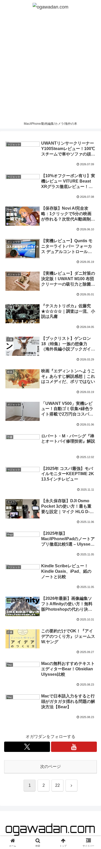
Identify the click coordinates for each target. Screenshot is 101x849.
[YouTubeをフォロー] (74, 747)
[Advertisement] (50, 66)
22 (57, 785)
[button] (90, 698)
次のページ (50, 766)
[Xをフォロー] (27, 747)
